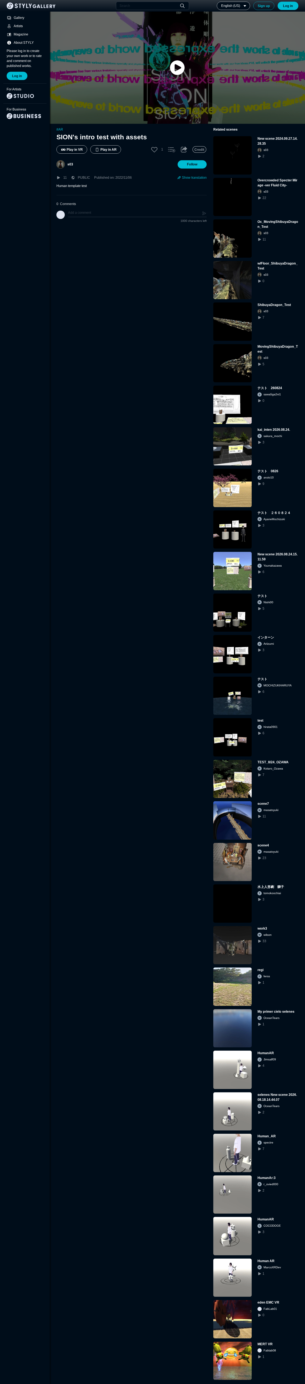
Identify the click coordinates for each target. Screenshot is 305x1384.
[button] (154, 149)
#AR (59, 129)
